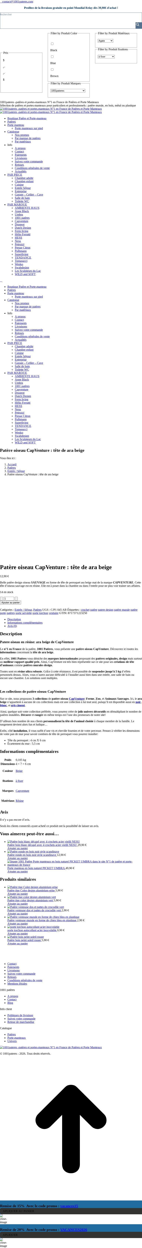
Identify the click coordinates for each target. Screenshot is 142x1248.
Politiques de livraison (20, 1015)
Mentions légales (17, 983)
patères (11, 613)
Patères (37, 609)
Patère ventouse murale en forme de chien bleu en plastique (42, 920)
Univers (12, 1041)
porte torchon (40, 613)
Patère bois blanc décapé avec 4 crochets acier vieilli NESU (42, 844)
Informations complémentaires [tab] (25, 622)
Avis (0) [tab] (12, 625)
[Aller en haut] (71, 1198)
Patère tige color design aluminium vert (30, 900)
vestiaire (53, 613)
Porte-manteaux (16, 1037)
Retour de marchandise (20, 1021)
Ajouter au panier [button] (17, 848)
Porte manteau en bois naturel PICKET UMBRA (36, 868)
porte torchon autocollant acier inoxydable (32, 930)
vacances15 (69, 1206)
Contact (11, 963)
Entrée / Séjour (23, 609)
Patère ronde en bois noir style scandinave (32, 854)
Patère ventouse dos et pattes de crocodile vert (34, 910)
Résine (20, 800)
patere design (105, 609)
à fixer (19, 780)
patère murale (122, 609)
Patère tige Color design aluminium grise (31, 890)
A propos (12, 996)
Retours (11, 977)
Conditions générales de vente (24, 980)
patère (93, 609)
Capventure (22, 790)
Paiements (13, 967)
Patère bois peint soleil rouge (24, 940)
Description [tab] (14, 619)
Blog (10, 1002)
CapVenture (76, 698)
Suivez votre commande (21, 973)
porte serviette (24, 613)
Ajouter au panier (10, 602)
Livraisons (13, 970)
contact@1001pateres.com (17, 1)
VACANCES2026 (73, 1230)
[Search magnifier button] (139, 25)
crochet (85, 609)
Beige (19, 770)
